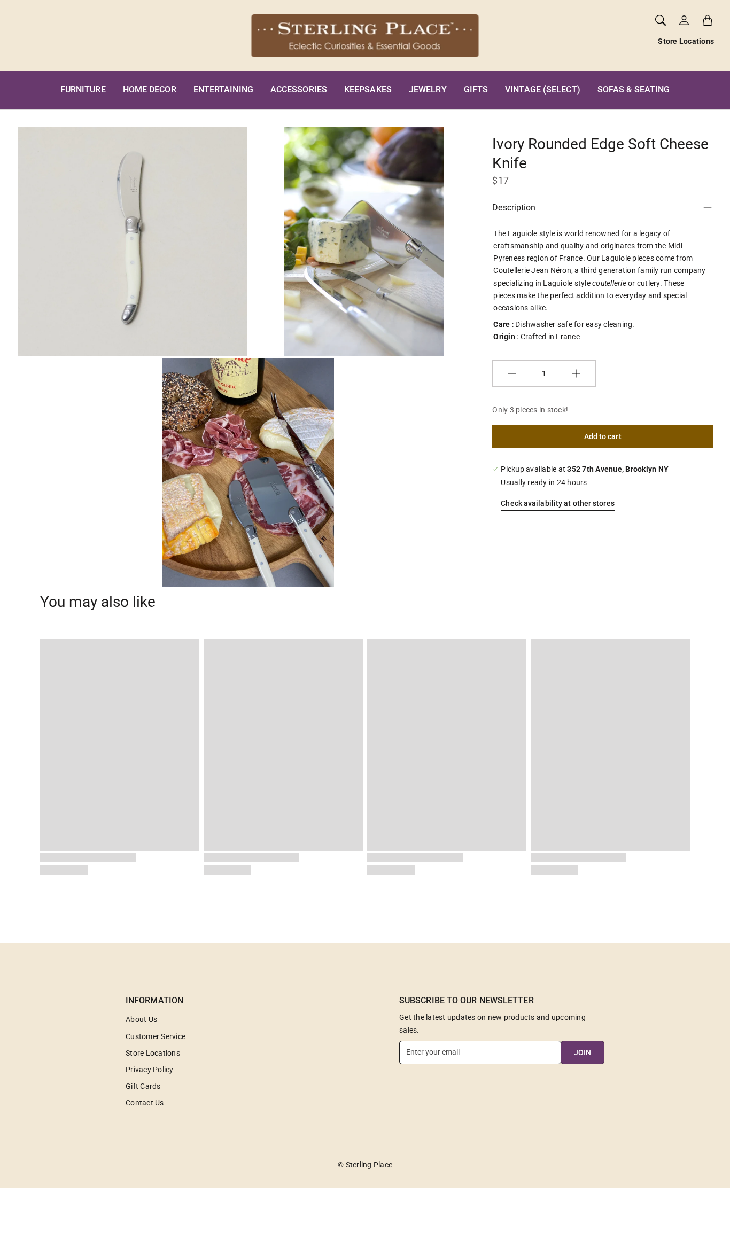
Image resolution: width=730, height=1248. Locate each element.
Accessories (298, 89)
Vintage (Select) (542, 89)
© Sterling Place (365, 1164)
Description (513, 207)
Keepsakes (368, 89)
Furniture (83, 89)
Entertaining (223, 89)
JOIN (582, 1052)
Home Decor (149, 89)
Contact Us (145, 1102)
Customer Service (155, 1036)
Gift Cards (143, 1086)
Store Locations (686, 41)
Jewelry (428, 89)
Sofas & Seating (633, 89)
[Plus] (576, 373)
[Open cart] (707, 20)
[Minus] (512, 373)
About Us (141, 1019)
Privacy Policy (150, 1069)
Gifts (476, 89)
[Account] (684, 20)
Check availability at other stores (557, 503)
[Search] (660, 20)
